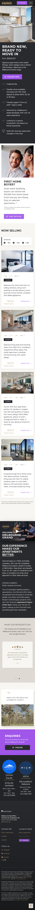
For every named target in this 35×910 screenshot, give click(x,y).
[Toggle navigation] (30, 3)
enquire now (13, 77)
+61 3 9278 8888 (9, 795)
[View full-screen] (31, 252)
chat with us (14, 216)
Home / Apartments (7, 832)
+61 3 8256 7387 (26, 794)
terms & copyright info (20, 878)
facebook (7, 853)
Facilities (4, 836)
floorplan (8, 280)
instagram (7, 850)
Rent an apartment (24, 832)
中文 (2, 860)
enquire (22, 3)
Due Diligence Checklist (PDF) (21, 899)
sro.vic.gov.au (21, 875)
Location (4, 840)
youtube (6, 857)
